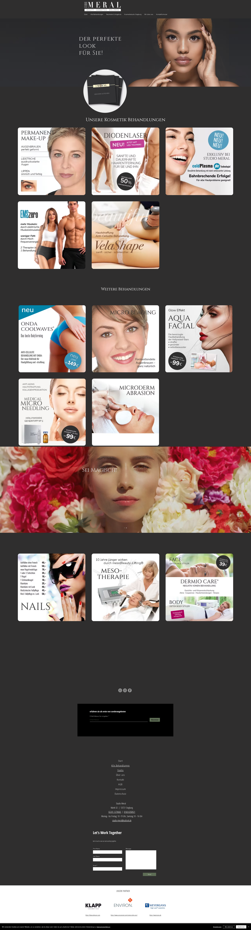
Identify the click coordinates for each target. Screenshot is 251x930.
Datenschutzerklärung (103, 927)
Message (128, 848)
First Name (96, 848)
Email (94, 865)
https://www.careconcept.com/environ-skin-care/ (124, 915)
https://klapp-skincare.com (92, 915)
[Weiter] (240, 490)
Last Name (96, 856)
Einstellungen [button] (217, 927)
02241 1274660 (115, 811)
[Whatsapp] (120, 690)
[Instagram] (125, 690)
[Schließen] (248, 926)
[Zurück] (11, 490)
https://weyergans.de (155, 915)
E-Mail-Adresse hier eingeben (99, 716)
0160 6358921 (129, 811)
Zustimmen (241, 927)
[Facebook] (130, 690)
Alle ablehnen (229, 927)
